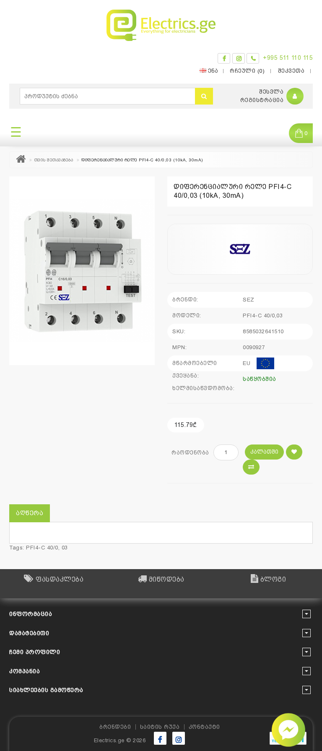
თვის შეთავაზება (53, 160)
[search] (204, 96)
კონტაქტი (204, 727)
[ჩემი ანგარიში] (295, 96)
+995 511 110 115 (288, 57)
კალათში (264, 452)
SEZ (248, 299)
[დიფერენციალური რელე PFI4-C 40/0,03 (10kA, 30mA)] (82, 270)
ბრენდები (115, 727)
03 (65, 547)
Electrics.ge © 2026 (120, 740)
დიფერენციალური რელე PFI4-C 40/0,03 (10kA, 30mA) (142, 160)
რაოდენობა (190, 453)
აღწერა (29, 513)
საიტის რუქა (160, 727)
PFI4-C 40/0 (42, 547)
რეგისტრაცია (262, 100)
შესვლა (271, 92)
